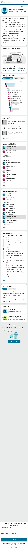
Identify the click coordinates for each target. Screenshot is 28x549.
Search (14, 540)
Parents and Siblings (19, 78)
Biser (14, 288)
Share (24, 7)
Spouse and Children (8, 78)
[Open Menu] (26, 2)
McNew (5, 288)
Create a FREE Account (19, 70)
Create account (14, 341)
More (4, 43)
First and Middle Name (6, 527)
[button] (14, 122)
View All (5, 138)
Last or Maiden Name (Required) (8, 533)
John (10, 288)
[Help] (23, 2)
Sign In (9, 70)
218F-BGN (24, 11)
